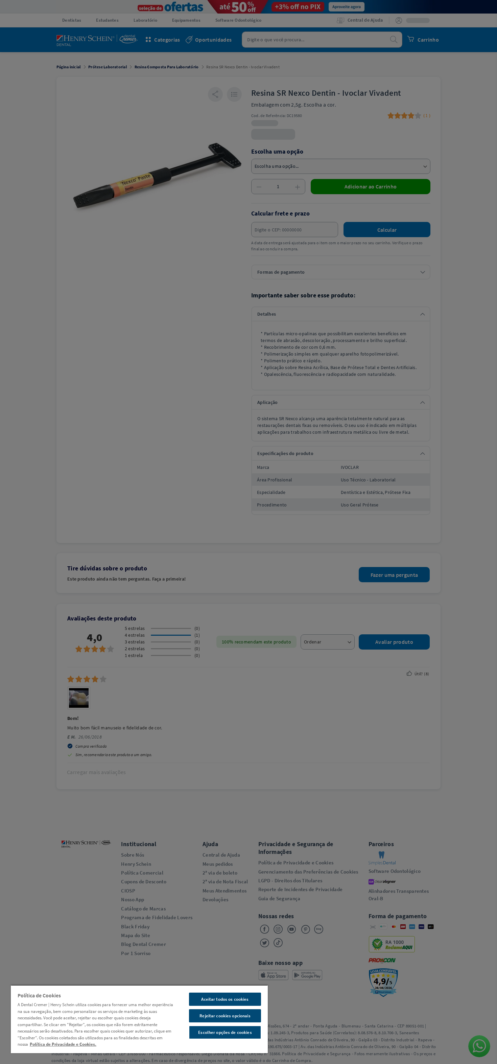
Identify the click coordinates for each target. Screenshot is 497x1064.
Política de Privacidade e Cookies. (63, 1044)
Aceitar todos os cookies (225, 999)
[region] (139, 1019)
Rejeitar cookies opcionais (224, 1016)
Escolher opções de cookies (225, 1032)
